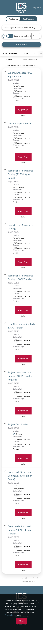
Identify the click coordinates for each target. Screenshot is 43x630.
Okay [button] (21, 621)
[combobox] (20, 27)
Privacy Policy (10, 615)
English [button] (36, 7)
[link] (21, 93)
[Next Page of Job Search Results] (37, 578)
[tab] (13, 19)
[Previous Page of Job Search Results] (33, 578)
